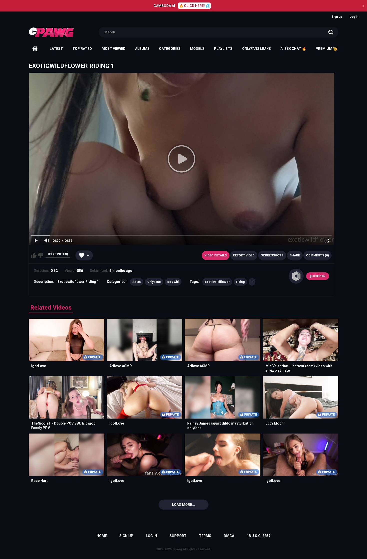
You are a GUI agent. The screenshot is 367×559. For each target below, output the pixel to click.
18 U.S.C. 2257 (258, 536)
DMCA (229, 536)
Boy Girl (173, 282)
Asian (136, 282)
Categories (170, 49)
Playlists (223, 49)
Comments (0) (317, 255)
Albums (142, 49)
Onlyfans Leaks (256, 49)
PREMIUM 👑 (326, 49)
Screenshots (272, 255)
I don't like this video (40, 255)
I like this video (33, 255)
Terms (205, 536)
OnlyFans (154, 282)
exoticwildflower (217, 282)
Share (295, 255)
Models (197, 49)
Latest (56, 49)
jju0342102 (317, 276)
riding (240, 282)
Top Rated (82, 49)
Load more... (183, 505)
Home (35, 48)
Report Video (244, 255)
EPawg (177, 549)
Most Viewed (114, 49)
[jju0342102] (296, 276)
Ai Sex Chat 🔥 (293, 49)
